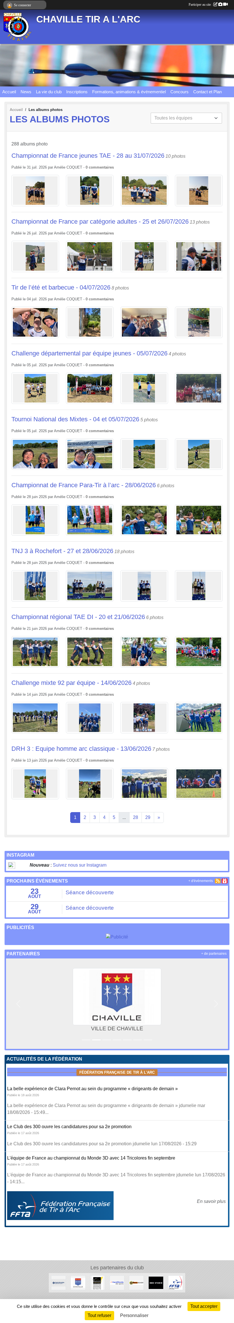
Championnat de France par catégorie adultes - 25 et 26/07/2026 (100, 221)
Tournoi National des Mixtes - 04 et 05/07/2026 (75, 419)
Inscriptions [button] (77, 91)
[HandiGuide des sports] (117, 1282)
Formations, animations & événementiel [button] (129, 91)
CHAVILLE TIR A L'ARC (88, 19)
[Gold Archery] (136, 1282)
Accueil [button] (9, 91)
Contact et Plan (207, 91)
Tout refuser (99, 1315)
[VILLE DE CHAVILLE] (77, 1282)
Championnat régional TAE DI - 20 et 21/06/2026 (78, 616)
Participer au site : (201, 5)
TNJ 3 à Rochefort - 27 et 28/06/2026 (62, 551)
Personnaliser (134, 1315)
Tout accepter (203, 1306)
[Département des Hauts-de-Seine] (58, 1282)
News (26, 91)
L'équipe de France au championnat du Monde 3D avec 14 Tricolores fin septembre (91, 1158)
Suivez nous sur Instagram (79, 865)
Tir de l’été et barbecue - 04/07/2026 (60, 287)
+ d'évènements (200, 881)
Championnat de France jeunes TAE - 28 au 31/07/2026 (87, 155)
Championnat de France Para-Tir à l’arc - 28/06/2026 (83, 485)
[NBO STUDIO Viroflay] (155, 1282)
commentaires (101, 167)
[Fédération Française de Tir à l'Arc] (175, 1282)
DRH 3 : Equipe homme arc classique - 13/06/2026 (81, 748)
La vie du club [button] (49, 91)
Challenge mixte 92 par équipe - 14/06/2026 (71, 682)
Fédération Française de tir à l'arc (117, 1072)
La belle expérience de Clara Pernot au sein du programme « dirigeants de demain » (92, 1088)
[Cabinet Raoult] (97, 1282)
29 (147, 817)
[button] (18, 1004)
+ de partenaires (214, 953)
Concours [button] (179, 91)
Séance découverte (90, 892)
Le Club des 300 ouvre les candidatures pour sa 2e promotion (69, 1126)
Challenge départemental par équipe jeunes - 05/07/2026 (89, 353)
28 (135, 817)
